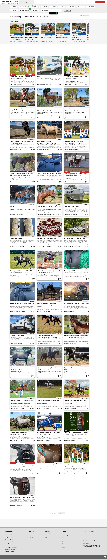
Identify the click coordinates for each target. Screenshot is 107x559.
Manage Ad (48, 536)
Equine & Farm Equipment (11, 547)
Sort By (82, 15)
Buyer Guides (58, 2)
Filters (54, 13)
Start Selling (48, 534)
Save (47, 16)
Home (30, 534)
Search (30, 536)
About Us (85, 534)
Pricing (47, 538)
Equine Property (9, 543)
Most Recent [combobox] (84, 16)
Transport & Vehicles (10, 540)
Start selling (100, 2)
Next (61, 513)
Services (7, 545)
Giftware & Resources (10, 551)
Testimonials (86, 538)
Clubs (63, 545)
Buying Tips (31, 538)
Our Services (65, 540)
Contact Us (73, 2)
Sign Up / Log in (89, 2)
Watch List (81, 2)
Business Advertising (67, 542)
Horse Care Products (10, 549)
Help (63, 543)
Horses (6, 536)
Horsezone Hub (49, 2)
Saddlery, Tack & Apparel (11, 538)
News (63, 547)
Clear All (68, 10)
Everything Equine (9, 534)
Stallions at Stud (9, 542)
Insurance (66, 2)
